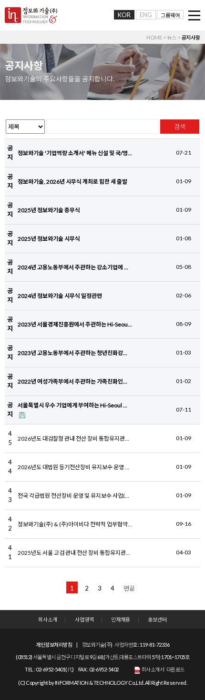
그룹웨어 (170, 15)
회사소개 (47, 619)
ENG (146, 15)
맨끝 (129, 588)
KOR (124, 15)
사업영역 (84, 619)
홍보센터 (157, 619)
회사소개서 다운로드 (162, 669)
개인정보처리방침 (54, 644)
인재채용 (120, 619)
